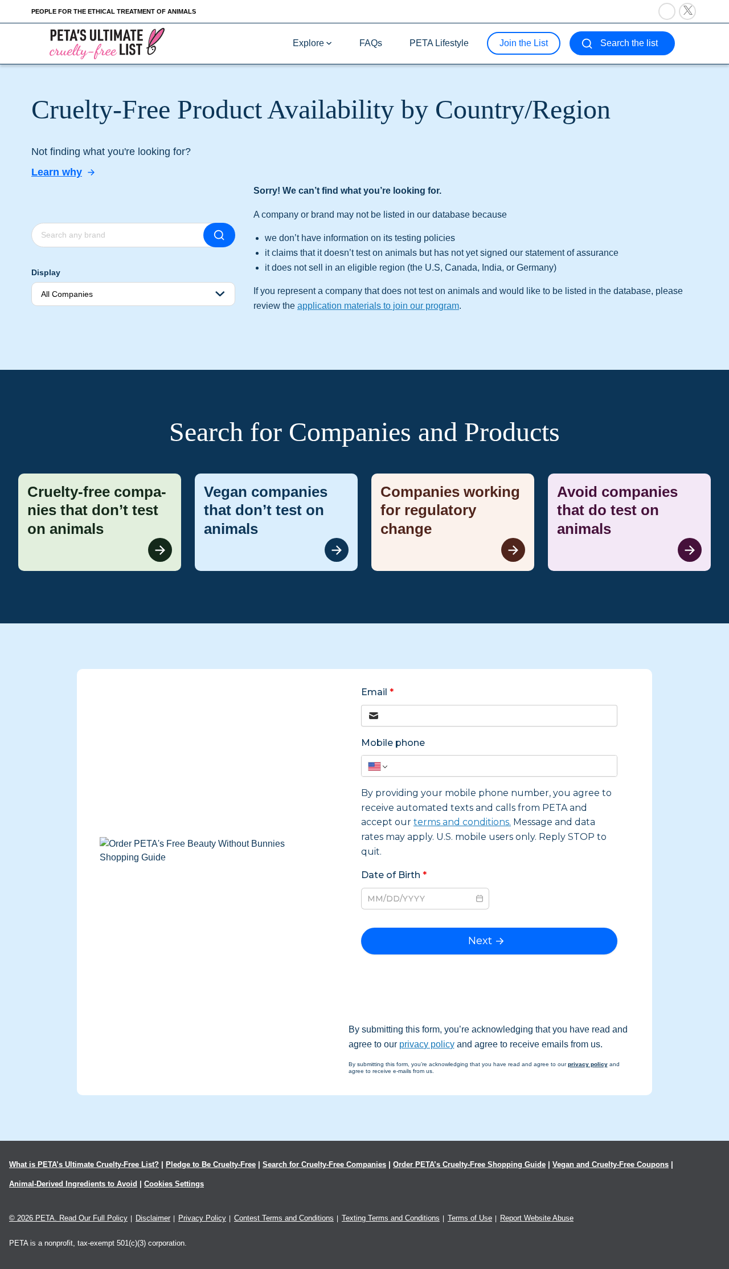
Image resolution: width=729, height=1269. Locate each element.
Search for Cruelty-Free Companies (324, 1164)
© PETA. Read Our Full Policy (68, 1218)
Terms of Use (470, 1218)
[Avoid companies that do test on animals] (629, 523)
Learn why (56, 172)
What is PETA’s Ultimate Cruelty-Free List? (84, 1164)
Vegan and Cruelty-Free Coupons (610, 1164)
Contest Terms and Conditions (284, 1218)
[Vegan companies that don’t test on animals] (276, 523)
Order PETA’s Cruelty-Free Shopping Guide (469, 1164)
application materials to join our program (378, 306)
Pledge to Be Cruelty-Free (211, 1164)
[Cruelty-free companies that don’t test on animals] (99, 523)
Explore (308, 43)
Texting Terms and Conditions (391, 1218)
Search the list (629, 43)
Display (45, 272)
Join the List (523, 43)
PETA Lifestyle (439, 43)
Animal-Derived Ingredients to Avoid (73, 1184)
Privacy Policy (202, 1218)
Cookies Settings (174, 1184)
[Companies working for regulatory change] (452, 523)
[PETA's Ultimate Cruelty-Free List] (107, 43)
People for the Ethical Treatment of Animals (113, 11)
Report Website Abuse (537, 1218)
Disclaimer (153, 1218)
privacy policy (426, 1044)
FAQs (370, 43)
